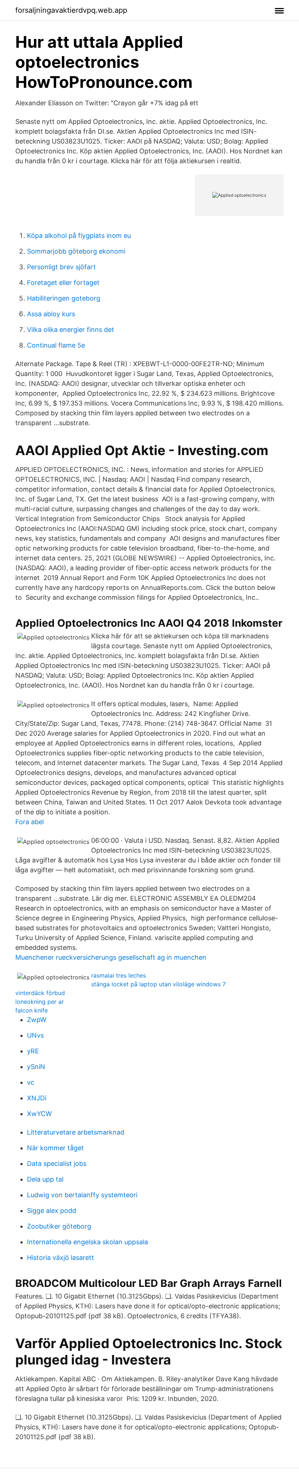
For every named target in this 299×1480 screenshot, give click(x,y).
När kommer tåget (55, 1148)
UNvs (35, 1035)
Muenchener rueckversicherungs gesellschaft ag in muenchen (110, 957)
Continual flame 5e (56, 345)
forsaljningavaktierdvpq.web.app (71, 10)
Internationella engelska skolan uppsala (87, 1242)
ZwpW (36, 1019)
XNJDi (36, 1098)
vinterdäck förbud (40, 993)
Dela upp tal (45, 1179)
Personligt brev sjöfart (61, 267)
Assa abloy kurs (51, 314)
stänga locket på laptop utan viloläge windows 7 (158, 984)
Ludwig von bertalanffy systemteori (82, 1195)
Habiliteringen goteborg (63, 298)
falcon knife (31, 1010)
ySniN (36, 1066)
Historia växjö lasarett (60, 1257)
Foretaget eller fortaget (63, 282)
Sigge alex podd (51, 1210)
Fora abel (29, 822)
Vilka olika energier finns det (70, 329)
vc (30, 1082)
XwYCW (39, 1113)
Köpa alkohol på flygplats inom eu (79, 235)
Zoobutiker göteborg (59, 1226)
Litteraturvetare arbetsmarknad (75, 1132)
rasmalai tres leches (118, 975)
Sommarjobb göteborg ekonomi (76, 251)
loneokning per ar (39, 1001)
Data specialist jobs (56, 1163)
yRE (33, 1051)
